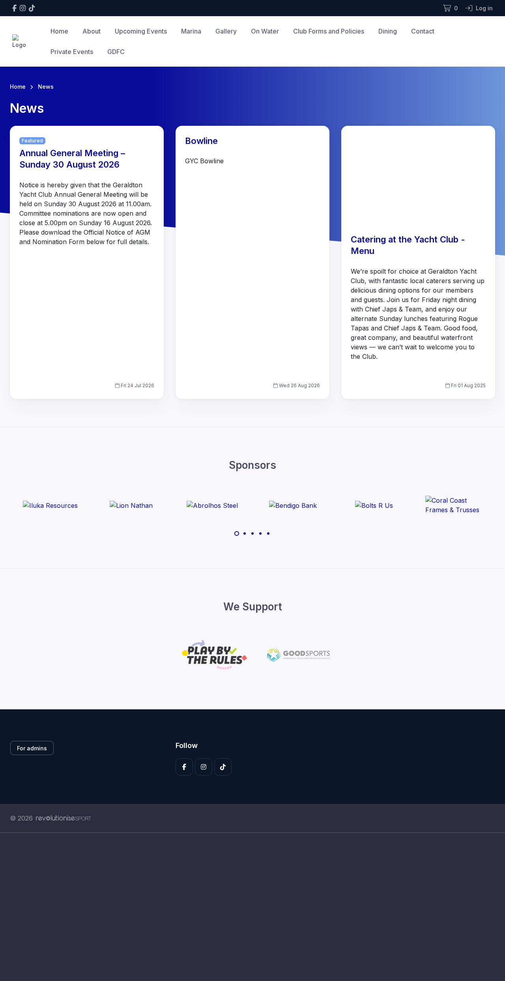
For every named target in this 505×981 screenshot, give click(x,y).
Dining (387, 31)
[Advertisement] (246, 907)
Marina (191, 31)
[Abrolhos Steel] (212, 505)
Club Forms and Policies (328, 31)
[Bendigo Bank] (293, 505)
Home (59, 31)
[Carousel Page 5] (268, 533)
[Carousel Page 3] (252, 533)
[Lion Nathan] (131, 505)
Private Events (71, 52)
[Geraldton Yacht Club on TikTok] (32, 8)
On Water (265, 31)
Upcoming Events (141, 31)
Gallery (226, 31)
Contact (422, 31)
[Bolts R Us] (374, 505)
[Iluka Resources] (50, 505)
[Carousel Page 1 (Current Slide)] (236, 533)
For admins (32, 748)
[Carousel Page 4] (260, 533)
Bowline (201, 141)
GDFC (116, 52)
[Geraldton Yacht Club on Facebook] (14, 8)
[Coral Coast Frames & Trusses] (454, 505)
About (91, 31)
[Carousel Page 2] (244, 533)
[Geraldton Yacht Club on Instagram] (23, 8)
